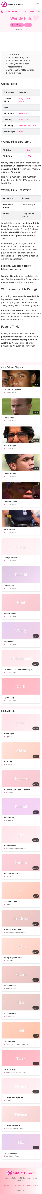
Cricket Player (29, 11)
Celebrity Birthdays (15, 4)
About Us (8, 1185)
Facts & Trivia (14, 73)
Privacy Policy (31, 1185)
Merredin (23, 113)
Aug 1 (21, 98)
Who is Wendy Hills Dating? (21, 70)
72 (20, 107)
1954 (28, 98)
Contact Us (19, 1185)
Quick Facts (13, 54)
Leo (21, 131)
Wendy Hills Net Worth (19, 60)
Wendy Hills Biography (19, 57)
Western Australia (27, 125)
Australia (23, 119)
